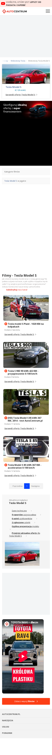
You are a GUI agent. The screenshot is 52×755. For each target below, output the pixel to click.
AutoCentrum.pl (14, 11)
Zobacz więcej (24, 701)
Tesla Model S (13, 87)
